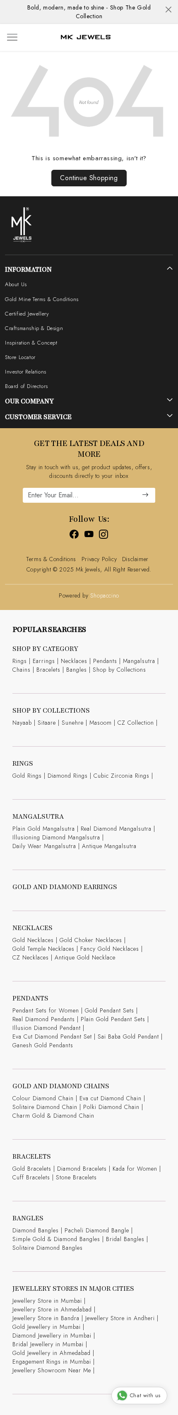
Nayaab (22, 722)
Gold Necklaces (33, 940)
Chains (21, 669)
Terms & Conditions (51, 559)
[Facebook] (74, 535)
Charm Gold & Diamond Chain (53, 1115)
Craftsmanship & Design (34, 328)
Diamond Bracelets (82, 1168)
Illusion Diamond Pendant (46, 1028)
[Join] (145, 495)
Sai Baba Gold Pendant (128, 1036)
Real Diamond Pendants (43, 1019)
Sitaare (47, 722)
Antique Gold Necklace (85, 957)
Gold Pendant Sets (109, 1010)
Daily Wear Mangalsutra (44, 846)
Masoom (100, 722)
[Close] (168, 9)
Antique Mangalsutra (109, 846)
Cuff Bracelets (31, 1177)
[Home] (86, 37)
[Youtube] (89, 535)
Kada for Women (135, 1168)
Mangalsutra (139, 661)
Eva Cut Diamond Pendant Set (52, 1036)
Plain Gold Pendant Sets (113, 1019)
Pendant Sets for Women (45, 1010)
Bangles (76, 669)
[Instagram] (103, 535)
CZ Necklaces (30, 957)
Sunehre (73, 722)
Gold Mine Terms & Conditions (42, 299)
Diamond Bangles (35, 1230)
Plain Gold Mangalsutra (43, 828)
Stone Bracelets (76, 1177)
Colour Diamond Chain (43, 1098)
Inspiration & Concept (31, 343)
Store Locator (20, 357)
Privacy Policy (99, 559)
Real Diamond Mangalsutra (116, 828)
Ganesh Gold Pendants (42, 1045)
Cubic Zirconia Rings (121, 775)
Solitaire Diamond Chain (44, 1107)
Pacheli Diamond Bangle (97, 1230)
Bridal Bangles (125, 1239)
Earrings (44, 661)
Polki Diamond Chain (111, 1107)
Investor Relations (25, 372)
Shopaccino (104, 595)
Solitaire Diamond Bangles (47, 1248)
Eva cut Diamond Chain (110, 1098)
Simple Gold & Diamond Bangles (56, 1239)
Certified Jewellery (27, 314)
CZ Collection (136, 722)
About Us (16, 284)
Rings (19, 661)
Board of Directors (26, 386)
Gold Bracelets (31, 1168)
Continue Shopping (89, 178)
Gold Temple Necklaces (43, 949)
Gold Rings (27, 775)
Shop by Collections (119, 669)
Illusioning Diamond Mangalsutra (56, 837)
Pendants (105, 661)
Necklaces (74, 661)
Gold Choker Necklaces (91, 940)
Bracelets (48, 669)
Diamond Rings (68, 775)
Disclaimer (135, 559)
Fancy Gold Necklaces (109, 949)
